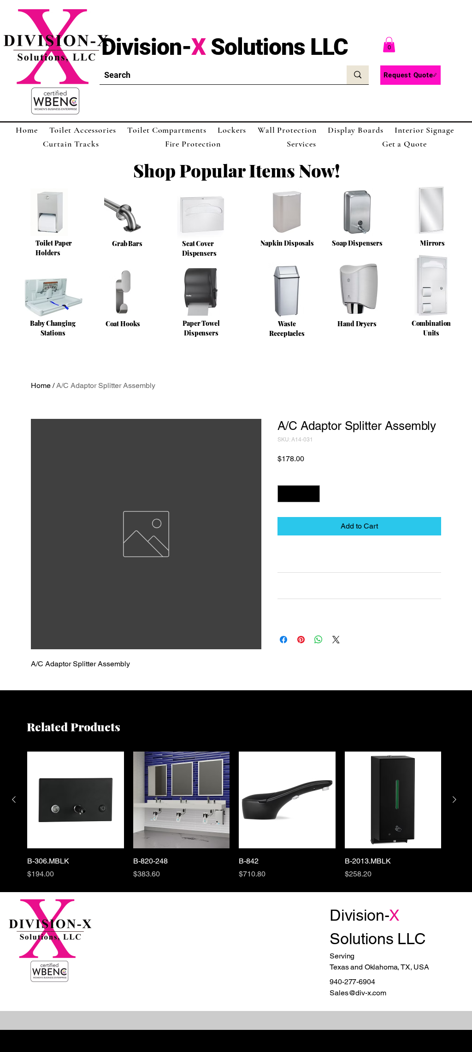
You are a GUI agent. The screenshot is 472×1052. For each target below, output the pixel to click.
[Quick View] (75, 800)
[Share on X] (336, 639)
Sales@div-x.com (358, 992)
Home (41, 385)
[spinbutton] (298, 494)
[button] (389, 44)
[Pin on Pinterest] (301, 639)
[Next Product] (454, 799)
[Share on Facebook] (283, 639)
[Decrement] (284, 494)
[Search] (358, 74)
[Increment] (313, 494)
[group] (234, 815)
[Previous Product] (13, 799)
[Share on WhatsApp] (318, 639)
